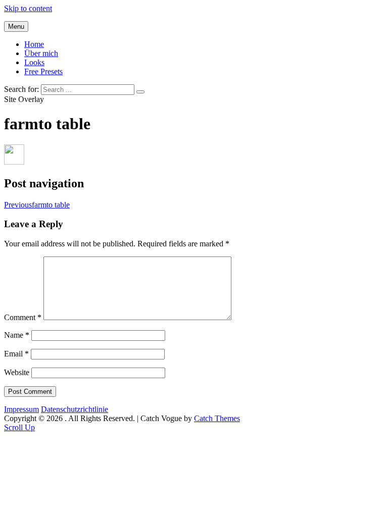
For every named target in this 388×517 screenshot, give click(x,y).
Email (16, 353)
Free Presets (43, 71)
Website (16, 372)
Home (34, 44)
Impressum (21, 409)
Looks (34, 62)
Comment (22, 317)
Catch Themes (217, 418)
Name (16, 335)
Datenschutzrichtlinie (74, 409)
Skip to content (28, 8)
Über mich (41, 53)
